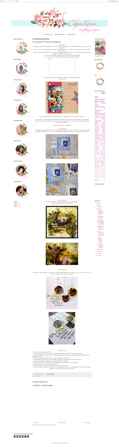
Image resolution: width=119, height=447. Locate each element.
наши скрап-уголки (101, 153)
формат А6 (102, 165)
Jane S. (103, 166)
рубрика (96, 179)
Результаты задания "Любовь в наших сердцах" (100, 240)
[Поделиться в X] (50, 374)
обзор (99, 177)
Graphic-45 (97, 141)
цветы (103, 132)
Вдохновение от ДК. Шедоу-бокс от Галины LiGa (101, 228)
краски (103, 138)
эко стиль (100, 119)
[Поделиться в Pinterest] (53, 374)
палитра (103, 146)
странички (97, 122)
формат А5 (97, 165)
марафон (100, 176)
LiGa (104, 114)
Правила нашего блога (60, 34)
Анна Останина (102, 169)
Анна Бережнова (62, 269)
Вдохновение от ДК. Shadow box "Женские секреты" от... (101, 222)
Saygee (103, 168)
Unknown (19, 204)
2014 (97, 255)
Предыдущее (88, 422)
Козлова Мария (62, 128)
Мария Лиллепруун (62, 200)
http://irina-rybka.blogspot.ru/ (62, 122)
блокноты (97, 145)
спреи (96, 139)
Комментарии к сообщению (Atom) (48, 424)
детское (96, 134)
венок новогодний (98, 173)
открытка (98, 110)
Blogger (66, 443)
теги (104, 179)
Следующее (36, 422)
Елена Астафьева (100, 117)
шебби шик (98, 123)
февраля (99, 249)
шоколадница (97, 166)
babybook (96, 169)
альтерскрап (98, 120)
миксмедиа (97, 162)
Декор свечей (101, 158)
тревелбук (97, 180)
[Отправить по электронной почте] (47, 374)
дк (104, 120)
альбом (97, 99)
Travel (96, 135)
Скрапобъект (102, 172)
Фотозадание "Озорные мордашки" (100, 246)
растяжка (103, 177)
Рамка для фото (100, 150)
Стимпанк (97, 151)
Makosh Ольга (102, 134)
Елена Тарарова (101, 135)
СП (96, 103)
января (99, 251)
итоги (103, 116)
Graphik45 (97, 147)
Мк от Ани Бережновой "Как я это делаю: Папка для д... (101, 234)
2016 (97, 203)
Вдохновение (98, 113)
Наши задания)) (71, 34)
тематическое (102, 139)
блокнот (103, 122)
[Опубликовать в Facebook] (51, 374)
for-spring (103, 147)
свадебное (103, 164)
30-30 (96, 155)
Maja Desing (98, 168)
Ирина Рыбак (62, 79)
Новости (101, 141)
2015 (97, 253)
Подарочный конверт (100, 149)
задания (38, 375)
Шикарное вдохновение (100, 143)
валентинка (97, 160)
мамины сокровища (101, 161)
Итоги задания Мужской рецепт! (100, 218)
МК (101, 114)
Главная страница (48, 34)
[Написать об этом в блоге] (48, 374)
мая (98, 204)
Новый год (98, 116)
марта (98, 208)
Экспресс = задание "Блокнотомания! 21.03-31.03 (101, 212)
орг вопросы (97, 154)
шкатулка (103, 154)
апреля (99, 206)
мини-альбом (102, 145)
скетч (101, 179)
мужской (96, 146)
